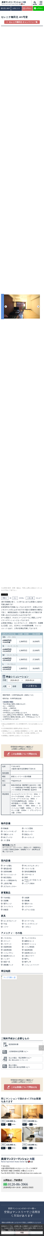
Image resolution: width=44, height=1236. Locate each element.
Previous (6, 306)
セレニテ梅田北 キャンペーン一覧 (23, 22)
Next (38, 306)
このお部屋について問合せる (24, 754)
